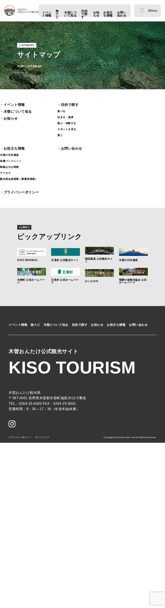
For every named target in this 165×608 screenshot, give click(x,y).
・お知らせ (9, 118)
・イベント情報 (12, 104)
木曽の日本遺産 (9, 154)
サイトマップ (42, 437)
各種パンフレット (10, 160)
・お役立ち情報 (12, 148)
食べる (61, 111)
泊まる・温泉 (65, 117)
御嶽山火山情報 (9, 166)
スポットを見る (66, 129)
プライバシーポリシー (20, 437)
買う (60, 135)
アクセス (5, 172)
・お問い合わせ (69, 148)
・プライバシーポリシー (19, 192)
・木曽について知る (16, 111)
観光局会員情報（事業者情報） (19, 178)
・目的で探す (68, 104)
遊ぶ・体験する (66, 123)
